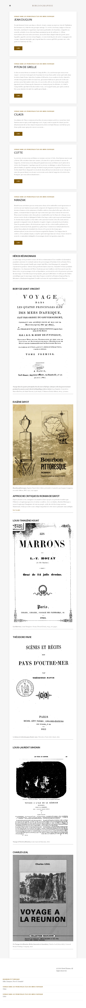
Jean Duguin (23, 19)
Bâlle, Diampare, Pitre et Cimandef (13, 981)
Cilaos (18, 114)
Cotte (18, 152)
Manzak (20, 200)
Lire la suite (16, 510)
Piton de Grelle (25, 67)
